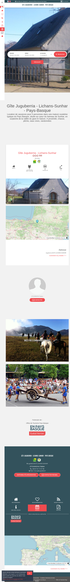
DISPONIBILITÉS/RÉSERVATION (26, 475)
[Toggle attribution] (67, 238)
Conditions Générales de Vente (47, 578)
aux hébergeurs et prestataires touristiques (36, 579)
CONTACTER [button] (38, 300)
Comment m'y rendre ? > (57, 255)
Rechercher (61, 54)
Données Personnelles (33, 578)
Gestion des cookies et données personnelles (13, 579)
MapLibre (63, 238)
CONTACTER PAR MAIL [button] (51, 475)
